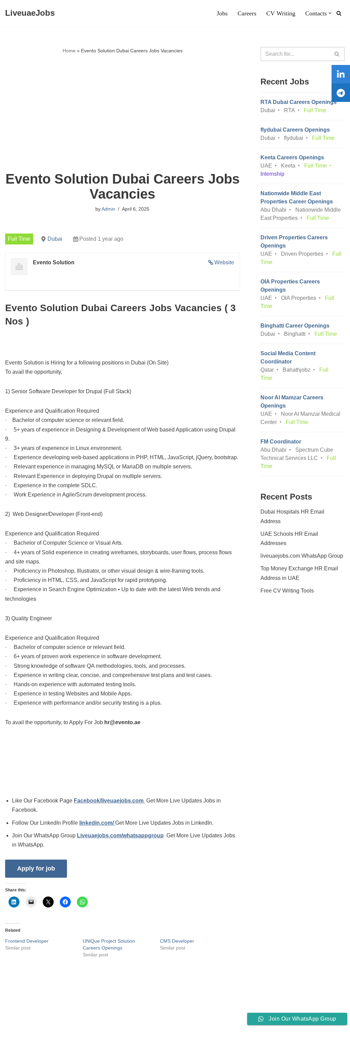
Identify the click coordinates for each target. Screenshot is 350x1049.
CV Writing (280, 13)
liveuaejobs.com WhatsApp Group (301, 556)
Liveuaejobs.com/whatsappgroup (120, 835)
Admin (108, 209)
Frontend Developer (27, 941)
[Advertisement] (122, 113)
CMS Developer (177, 941)
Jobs (222, 13)
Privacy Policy (58, 1023)
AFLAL (89, 1040)
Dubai (55, 239)
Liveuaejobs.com (25, 1040)
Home (69, 50)
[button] (330, 13)
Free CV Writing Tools (287, 591)
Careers (247, 13)
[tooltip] (341, 74)
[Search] (338, 13)
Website (224, 262)
